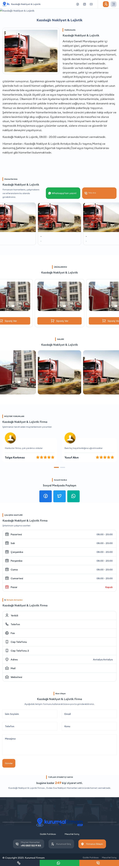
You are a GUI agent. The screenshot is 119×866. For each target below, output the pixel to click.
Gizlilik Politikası (48, 834)
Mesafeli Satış (72, 834)
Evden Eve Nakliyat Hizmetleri (61, 788)
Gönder (9, 763)
